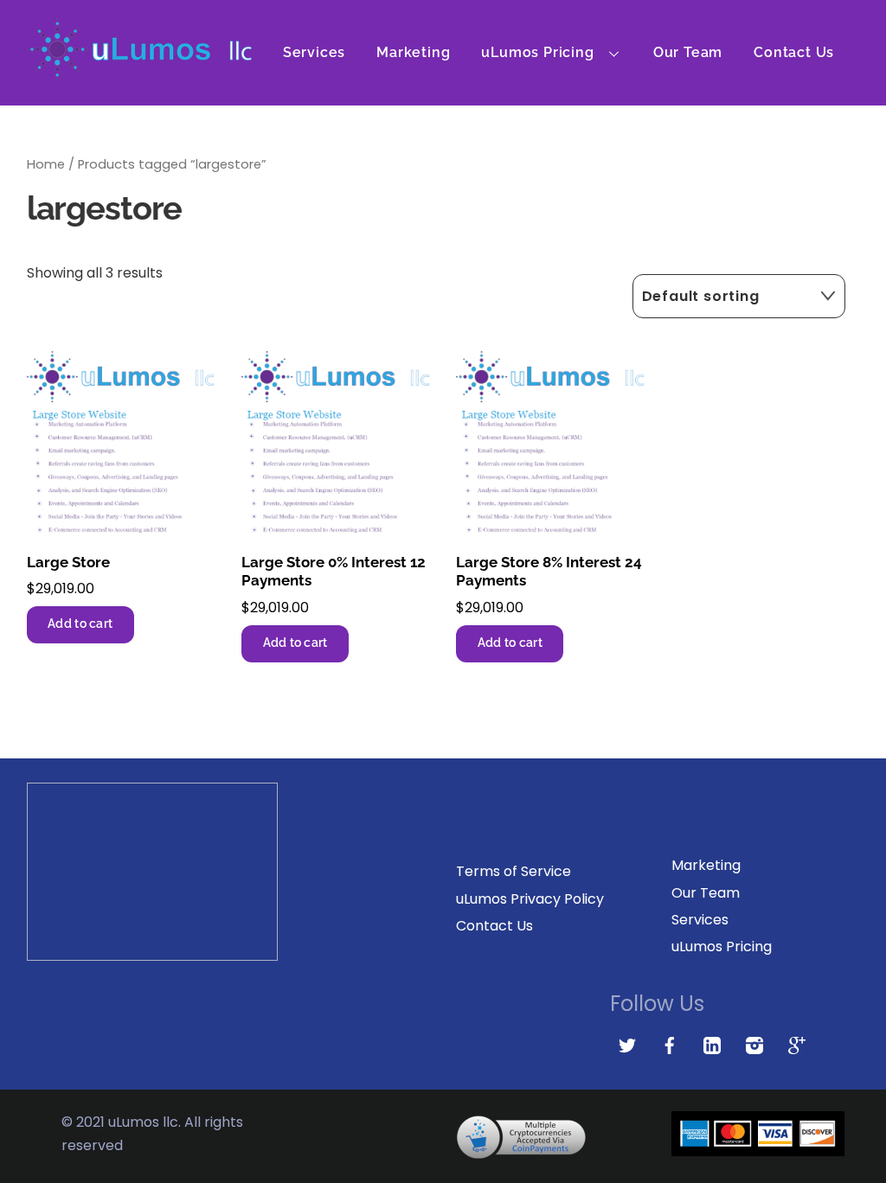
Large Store (68, 562)
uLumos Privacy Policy (530, 899)
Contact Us (794, 52)
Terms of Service (513, 871)
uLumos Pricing (537, 52)
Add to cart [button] (80, 623)
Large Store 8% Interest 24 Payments (549, 571)
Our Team (687, 52)
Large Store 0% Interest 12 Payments (333, 571)
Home (46, 164)
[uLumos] (139, 70)
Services (314, 52)
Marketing (413, 52)
